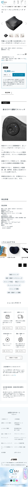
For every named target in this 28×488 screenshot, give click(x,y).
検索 (18, 3)
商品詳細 (7, 92)
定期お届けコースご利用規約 (18, 423)
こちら (14, 375)
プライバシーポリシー (19, 434)
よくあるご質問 (5, 428)
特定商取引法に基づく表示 (18, 429)
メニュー (25, 3)
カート (21, 2)
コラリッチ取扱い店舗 (19, 447)
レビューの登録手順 (19, 443)
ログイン (14, 3)
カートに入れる (19, 74)
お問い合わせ (17, 452)
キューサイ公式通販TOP (7, 6)
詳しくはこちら (7, 328)
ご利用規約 (17, 419)
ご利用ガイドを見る (13, 357)
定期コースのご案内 (6, 423)
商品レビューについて (6, 443)
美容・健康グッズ (19, 6)
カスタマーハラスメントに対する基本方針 (20, 438)
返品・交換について (6, 434)
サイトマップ (4, 437)
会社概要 (3, 452)
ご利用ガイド (4, 419)
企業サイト (13, 477)
